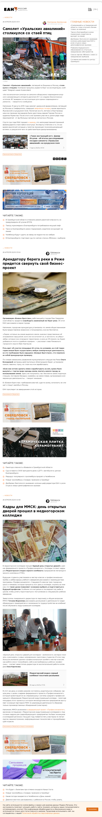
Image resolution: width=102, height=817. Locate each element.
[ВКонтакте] (54, 159)
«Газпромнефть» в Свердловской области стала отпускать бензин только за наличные (84, 27)
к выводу (32, 122)
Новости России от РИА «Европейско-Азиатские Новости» (11, 9)
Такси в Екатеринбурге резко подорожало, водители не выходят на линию (34, 230)
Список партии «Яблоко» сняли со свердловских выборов (84, 55)
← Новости (7, 17)
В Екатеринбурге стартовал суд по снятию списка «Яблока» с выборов (35, 238)
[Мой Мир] (62, 159)
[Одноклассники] (57, 159)
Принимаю (92, 809)
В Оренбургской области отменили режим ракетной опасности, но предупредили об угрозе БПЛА (33, 221)
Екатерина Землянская (56, 22)
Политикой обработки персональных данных (40, 813)
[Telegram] (59, 159)
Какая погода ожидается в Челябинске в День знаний (28, 796)
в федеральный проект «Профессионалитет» (46, 709)
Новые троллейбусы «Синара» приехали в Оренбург (27, 480)
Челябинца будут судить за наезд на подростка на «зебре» (30, 235)
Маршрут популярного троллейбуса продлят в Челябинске (30, 476)
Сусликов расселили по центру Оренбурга (83, 60)
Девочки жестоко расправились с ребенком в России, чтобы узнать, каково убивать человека (34, 801)
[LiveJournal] (65, 159)
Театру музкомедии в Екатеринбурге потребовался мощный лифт (33, 225)
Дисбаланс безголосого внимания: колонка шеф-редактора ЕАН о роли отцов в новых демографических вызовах (35, 484)
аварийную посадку (43, 108)
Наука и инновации (27, 726)
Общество (17, 154)
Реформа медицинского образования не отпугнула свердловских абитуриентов (82, 50)
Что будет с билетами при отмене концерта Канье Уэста (29, 789)
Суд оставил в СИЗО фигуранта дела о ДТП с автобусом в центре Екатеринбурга (33, 472)
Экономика (6, 394)
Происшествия (8, 154)
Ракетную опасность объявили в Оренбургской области (29, 467)
